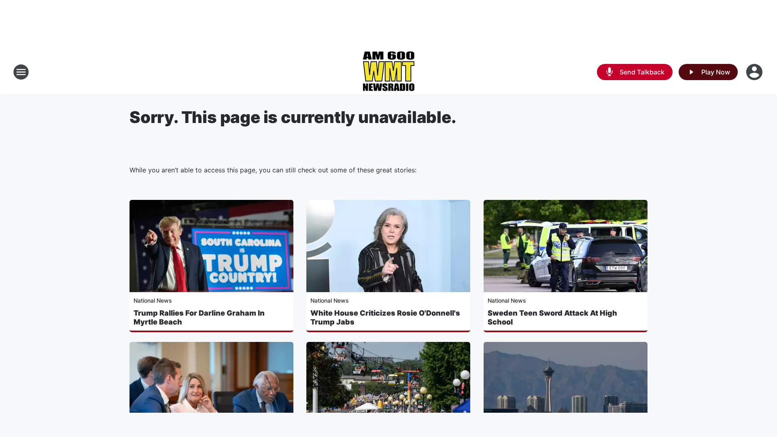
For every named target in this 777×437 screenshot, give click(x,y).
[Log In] (755, 72)
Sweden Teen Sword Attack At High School (552, 317)
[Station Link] (388, 72)
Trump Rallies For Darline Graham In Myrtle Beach (199, 317)
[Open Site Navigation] (21, 72)
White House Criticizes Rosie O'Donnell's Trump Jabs (385, 317)
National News (153, 300)
